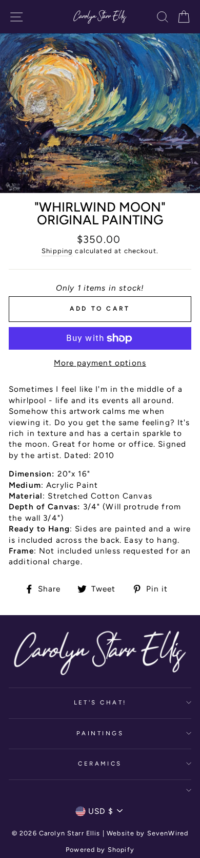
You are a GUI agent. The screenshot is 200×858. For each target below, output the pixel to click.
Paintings (100, 733)
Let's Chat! (100, 702)
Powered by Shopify (100, 849)
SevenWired (167, 833)
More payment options (100, 363)
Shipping (57, 251)
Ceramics (100, 763)
